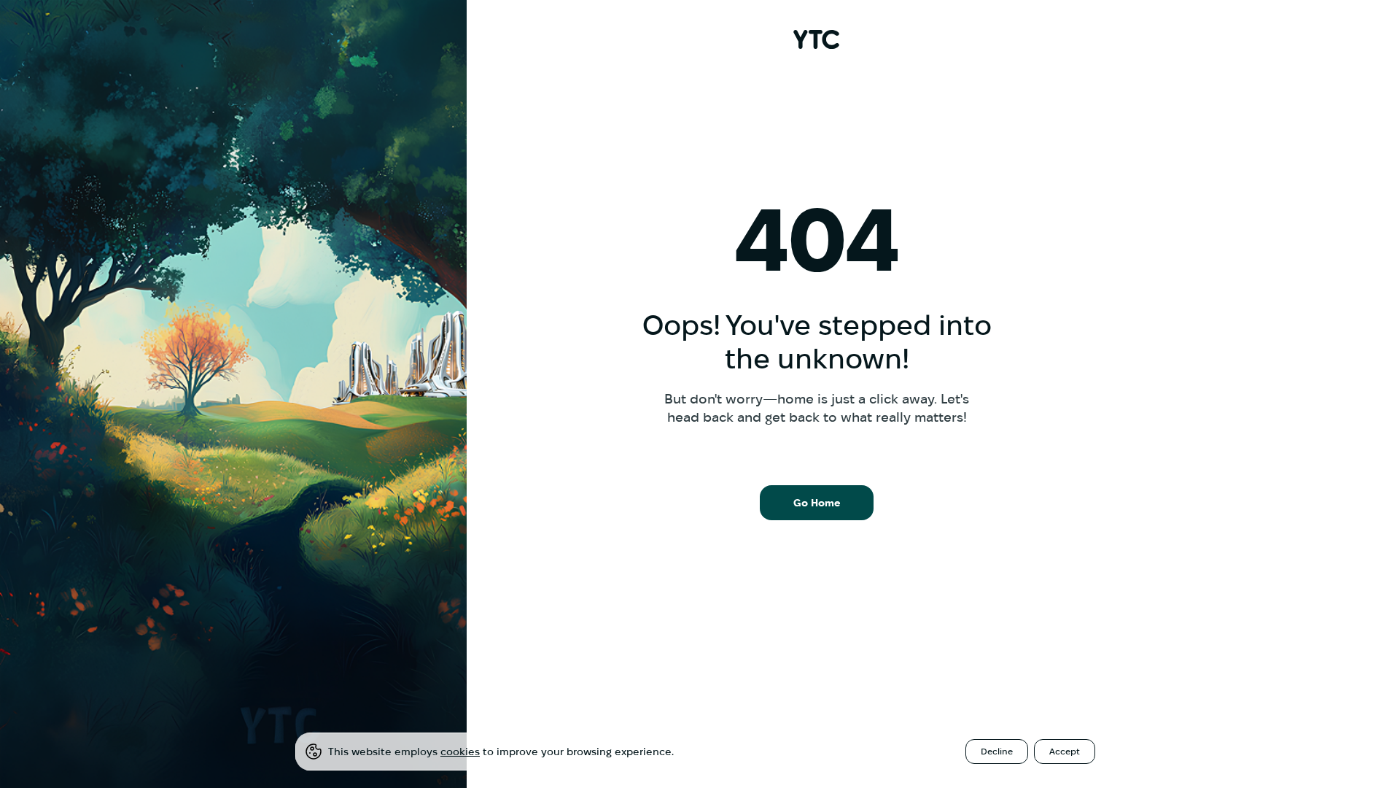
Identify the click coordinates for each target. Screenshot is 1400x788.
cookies (460, 751)
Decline (997, 751)
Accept (1064, 751)
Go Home (817, 503)
